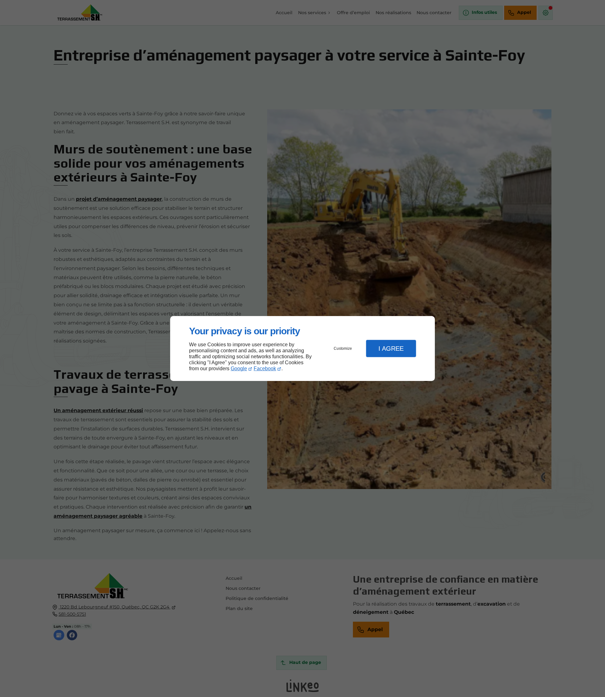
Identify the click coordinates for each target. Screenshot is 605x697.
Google (239, 368)
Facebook (265, 368)
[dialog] (302, 348)
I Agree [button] (391, 348)
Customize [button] (343, 348)
